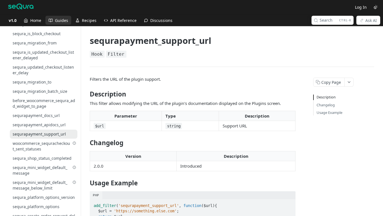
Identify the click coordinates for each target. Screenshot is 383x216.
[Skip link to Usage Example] (86, 183)
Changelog (326, 104)
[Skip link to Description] (86, 94)
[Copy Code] (288, 204)
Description (326, 97)
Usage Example (329, 112)
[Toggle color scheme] (375, 7)
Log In (361, 7)
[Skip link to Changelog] (86, 143)
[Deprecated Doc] (74, 143)
